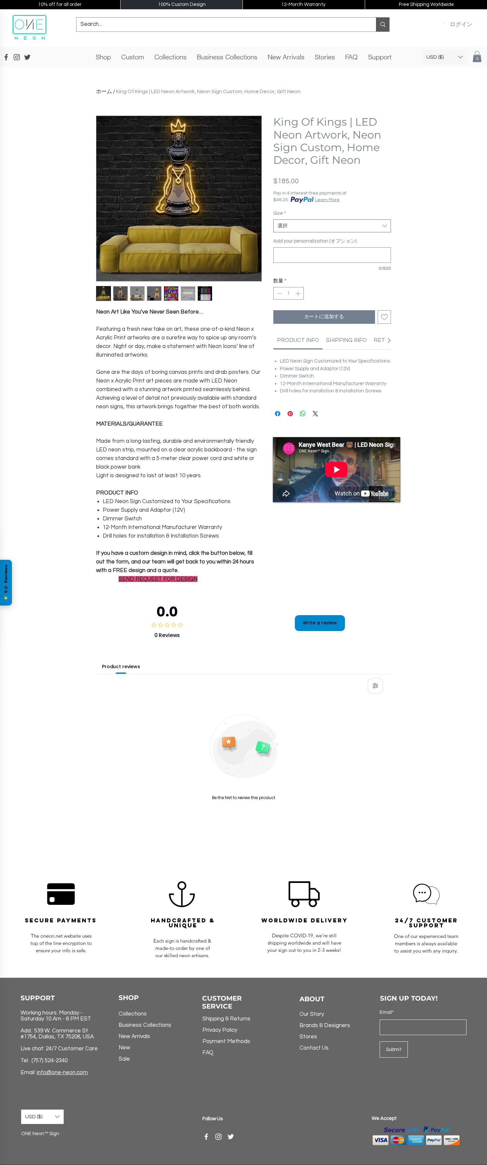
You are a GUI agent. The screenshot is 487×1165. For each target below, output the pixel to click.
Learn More (327, 200)
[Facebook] (206, 1137)
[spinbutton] (288, 293)
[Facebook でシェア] (278, 414)
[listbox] (444, 57)
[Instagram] (218, 1137)
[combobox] (332, 225)
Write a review (320, 622)
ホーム (104, 91)
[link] (298, 340)
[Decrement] (278, 293)
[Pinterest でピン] (290, 414)
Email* (387, 1012)
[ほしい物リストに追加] (384, 317)
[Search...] (382, 24)
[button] (444, 23)
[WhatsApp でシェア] (303, 414)
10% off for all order (59, 4)
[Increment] (298, 293)
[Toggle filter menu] (375, 685)
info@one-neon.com (62, 1073)
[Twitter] (231, 1137)
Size (279, 213)
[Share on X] (315, 414)
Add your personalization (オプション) (314, 241)
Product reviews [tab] (121, 666)
